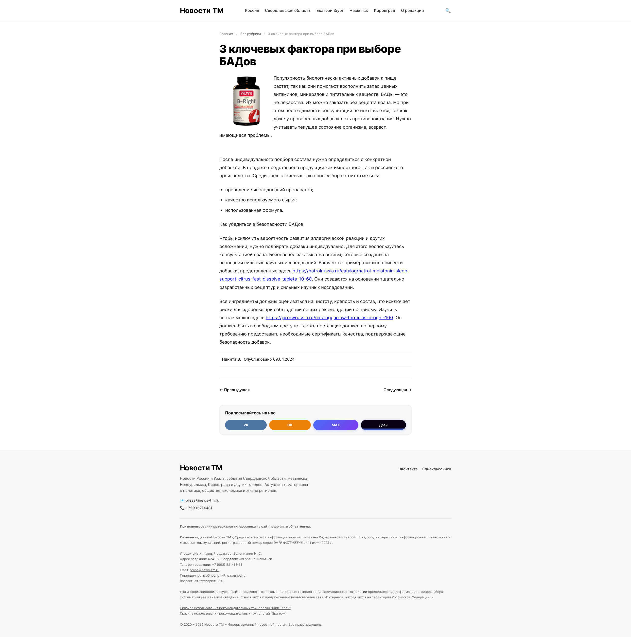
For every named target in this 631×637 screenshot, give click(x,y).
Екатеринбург (330, 10)
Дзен (383, 425)
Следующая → (398, 389)
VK (246, 425)
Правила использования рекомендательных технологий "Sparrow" (233, 613)
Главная (226, 34)
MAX (336, 425)
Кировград (384, 10)
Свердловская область (288, 10)
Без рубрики (250, 34)
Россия (252, 10)
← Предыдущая (234, 389)
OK (289, 425)
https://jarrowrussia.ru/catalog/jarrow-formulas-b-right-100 (329, 317)
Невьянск (359, 10)
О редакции (412, 10)
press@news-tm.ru (202, 500)
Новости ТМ (202, 10)
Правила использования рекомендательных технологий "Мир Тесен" (235, 608)
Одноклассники (436, 469)
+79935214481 (199, 508)
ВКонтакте (408, 469)
